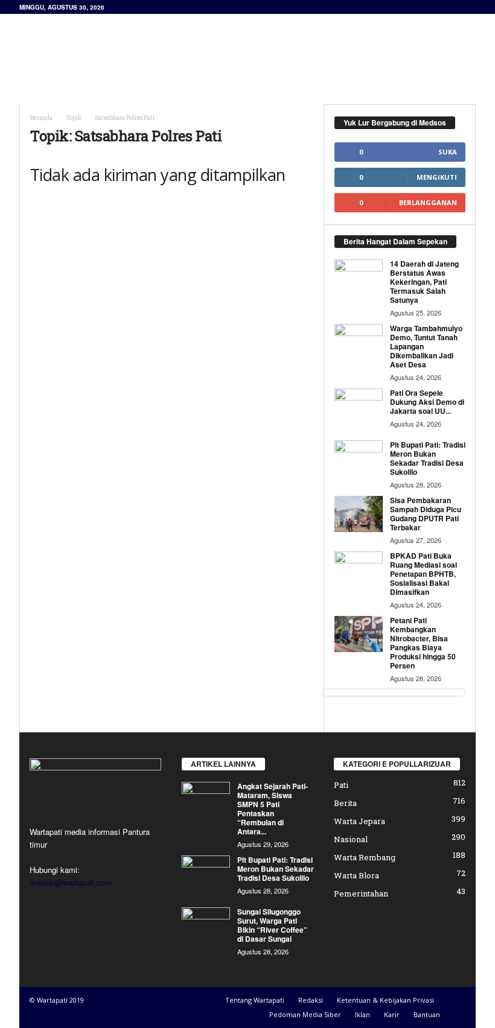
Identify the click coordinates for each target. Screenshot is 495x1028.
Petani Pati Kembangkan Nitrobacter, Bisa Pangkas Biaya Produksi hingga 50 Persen (423, 643)
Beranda (41, 118)
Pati (341, 784)
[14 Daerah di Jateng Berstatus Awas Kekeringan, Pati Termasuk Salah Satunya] (358, 277)
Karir (392, 1014)
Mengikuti (437, 177)
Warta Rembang (364, 857)
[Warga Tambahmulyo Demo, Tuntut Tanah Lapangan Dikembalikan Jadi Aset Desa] (358, 342)
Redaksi (310, 999)
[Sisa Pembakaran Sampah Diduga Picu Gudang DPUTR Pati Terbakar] (358, 514)
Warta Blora (356, 875)
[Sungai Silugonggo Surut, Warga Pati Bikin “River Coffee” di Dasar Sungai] (206, 925)
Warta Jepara (359, 821)
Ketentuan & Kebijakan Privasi (385, 999)
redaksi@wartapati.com (71, 882)
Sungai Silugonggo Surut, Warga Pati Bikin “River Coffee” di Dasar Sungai (272, 925)
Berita (345, 803)
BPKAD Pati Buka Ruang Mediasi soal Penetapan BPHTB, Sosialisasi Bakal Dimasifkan (423, 573)
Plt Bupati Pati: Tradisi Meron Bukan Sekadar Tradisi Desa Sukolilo (427, 458)
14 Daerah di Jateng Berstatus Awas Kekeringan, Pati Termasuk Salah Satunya (424, 281)
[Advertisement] (322, 46)
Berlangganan (428, 202)
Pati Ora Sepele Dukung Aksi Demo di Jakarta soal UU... (427, 401)
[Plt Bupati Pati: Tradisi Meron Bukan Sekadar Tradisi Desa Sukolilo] (358, 458)
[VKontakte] (115, 906)
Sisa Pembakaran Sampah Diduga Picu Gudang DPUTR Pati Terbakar (425, 514)
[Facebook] (42, 906)
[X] (66, 906)
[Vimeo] (91, 906)
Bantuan (427, 1014)
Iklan (362, 1014)
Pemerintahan (361, 893)
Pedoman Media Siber (305, 1014)
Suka (447, 151)
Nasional (351, 839)
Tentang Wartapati (254, 999)
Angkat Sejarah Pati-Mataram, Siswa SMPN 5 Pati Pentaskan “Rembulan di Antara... (272, 809)
